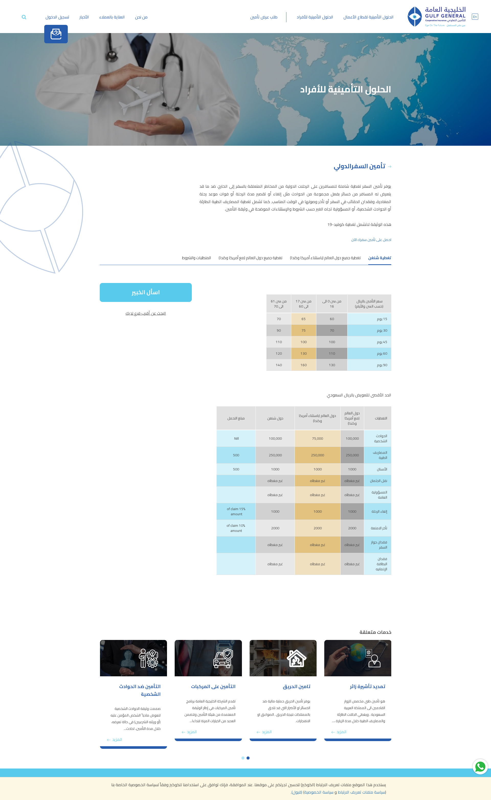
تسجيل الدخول (57, 17)
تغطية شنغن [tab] (379, 257)
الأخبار (84, 17)
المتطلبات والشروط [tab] (196, 257)
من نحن (141, 17)
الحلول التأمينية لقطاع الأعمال (368, 17)
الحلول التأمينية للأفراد (315, 17)
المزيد (341, 732)
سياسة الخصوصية (318, 792)
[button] (248, 758)
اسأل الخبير (146, 292)
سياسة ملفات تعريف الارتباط (361, 792)
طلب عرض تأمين (263, 17)
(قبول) (297, 792)
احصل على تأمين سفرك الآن (371, 239)
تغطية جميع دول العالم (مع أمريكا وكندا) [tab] (250, 257)
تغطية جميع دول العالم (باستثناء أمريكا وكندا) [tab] (325, 257)
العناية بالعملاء (112, 17)
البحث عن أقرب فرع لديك (146, 313)
